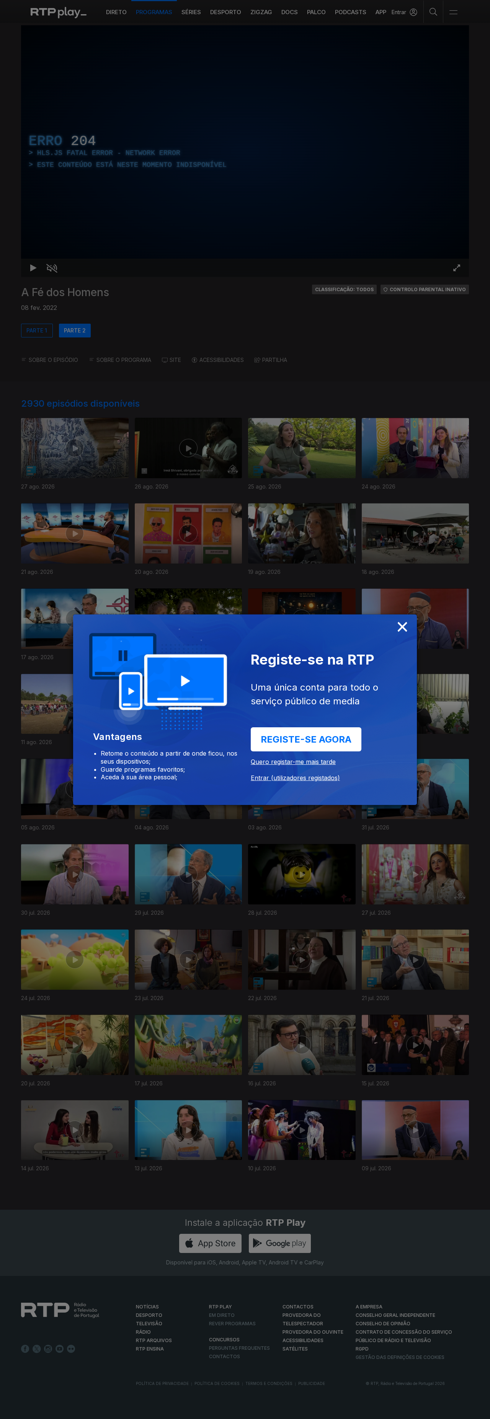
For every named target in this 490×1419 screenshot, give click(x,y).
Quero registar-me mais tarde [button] (293, 762)
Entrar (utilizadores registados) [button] (295, 778)
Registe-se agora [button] (306, 739)
